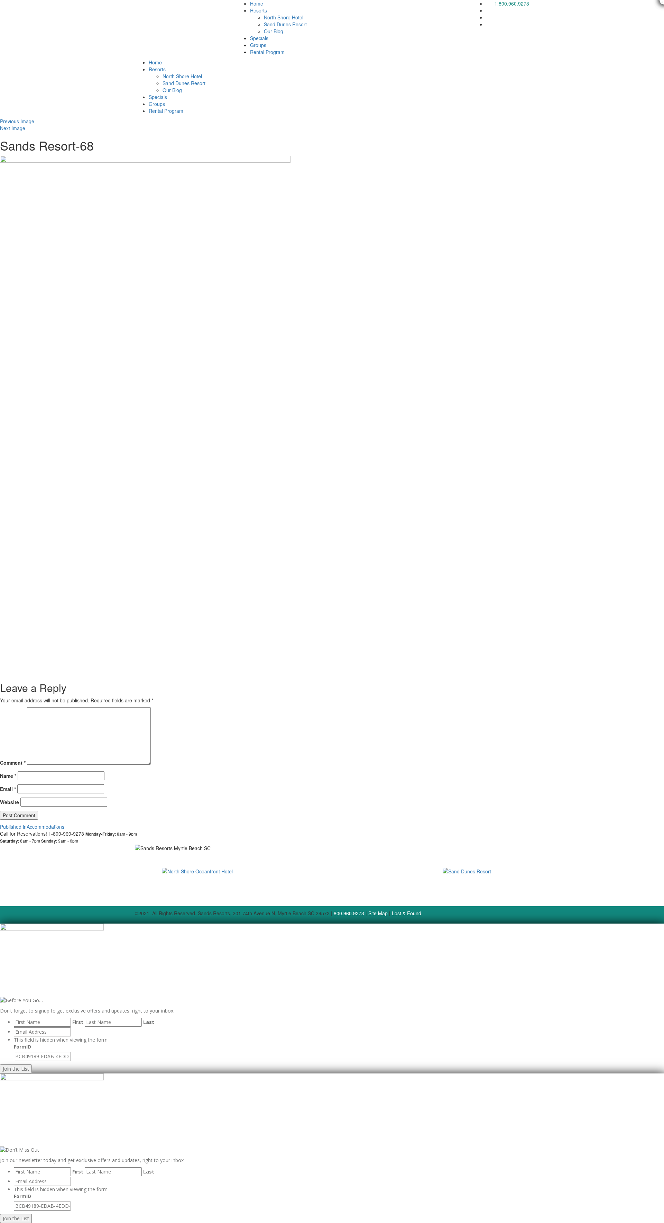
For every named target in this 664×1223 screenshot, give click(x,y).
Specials (259, 38)
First (77, 1022)
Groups (258, 45)
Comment (13, 762)
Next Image (12, 128)
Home (256, 3)
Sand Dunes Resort (285, 24)
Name (8, 775)
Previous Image (17, 121)
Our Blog (273, 31)
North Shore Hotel (283, 17)
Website (9, 802)
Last (148, 1022)
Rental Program (267, 51)
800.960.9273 (349, 913)
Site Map (378, 913)
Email (8, 788)
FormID (22, 1046)
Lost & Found (406, 913)
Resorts (258, 10)
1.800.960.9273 (512, 3)
